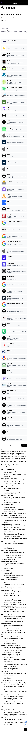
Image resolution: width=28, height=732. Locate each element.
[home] (8, 8)
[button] (25, 8)
